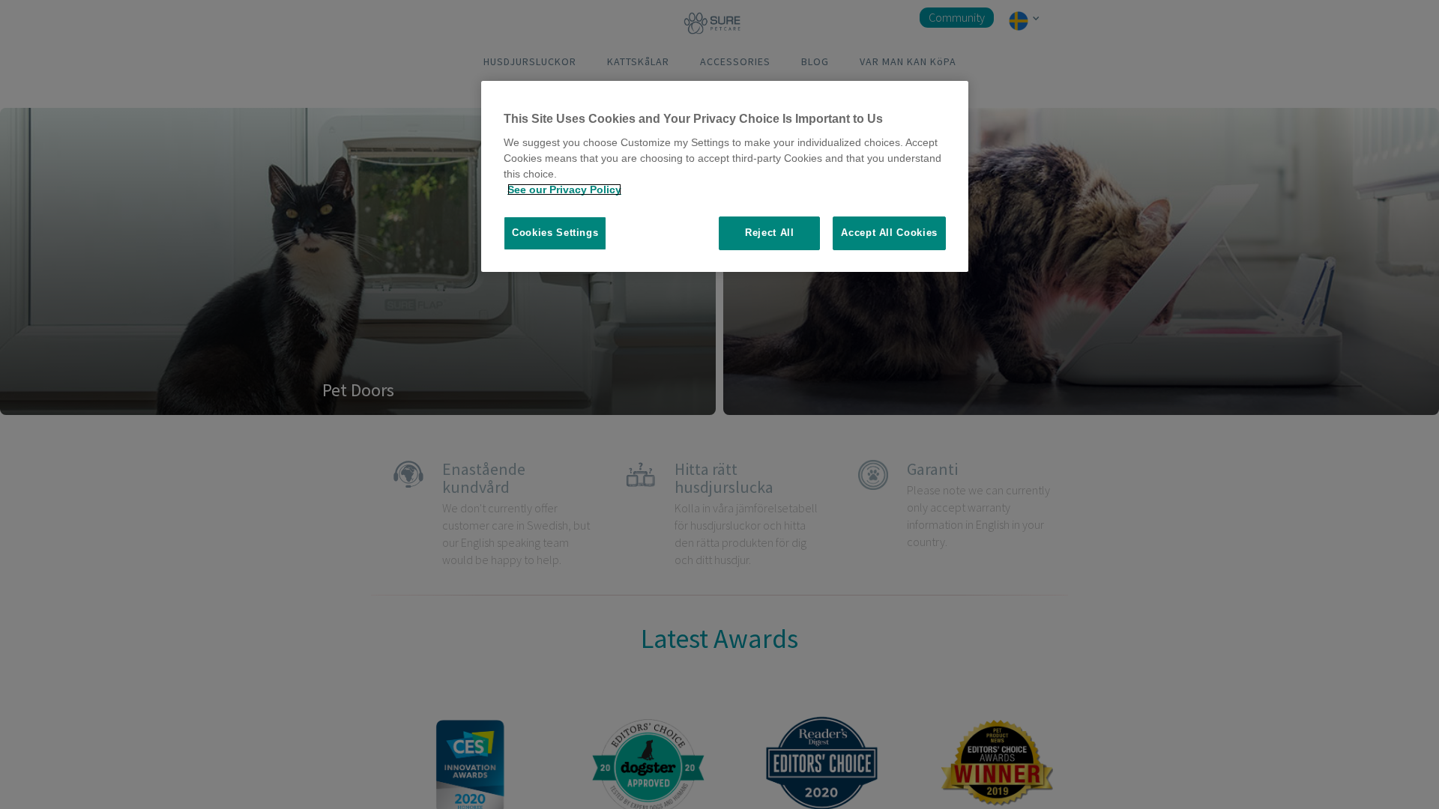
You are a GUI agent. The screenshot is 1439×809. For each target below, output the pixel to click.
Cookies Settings (555, 232)
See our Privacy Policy (564, 190)
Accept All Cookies (889, 232)
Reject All (769, 232)
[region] (724, 176)
